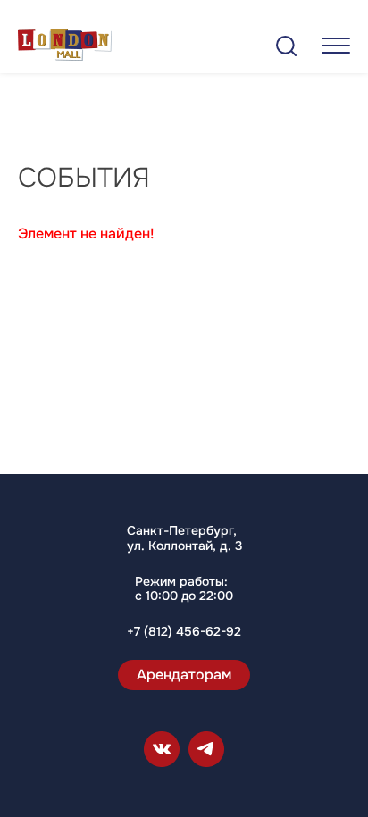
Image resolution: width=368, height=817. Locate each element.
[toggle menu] (336, 45)
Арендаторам (184, 674)
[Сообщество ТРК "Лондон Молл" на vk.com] (162, 749)
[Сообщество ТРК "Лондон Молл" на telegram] (206, 749)
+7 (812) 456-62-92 (184, 631)
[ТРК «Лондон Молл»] (65, 48)
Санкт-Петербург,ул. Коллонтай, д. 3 (184, 538)
